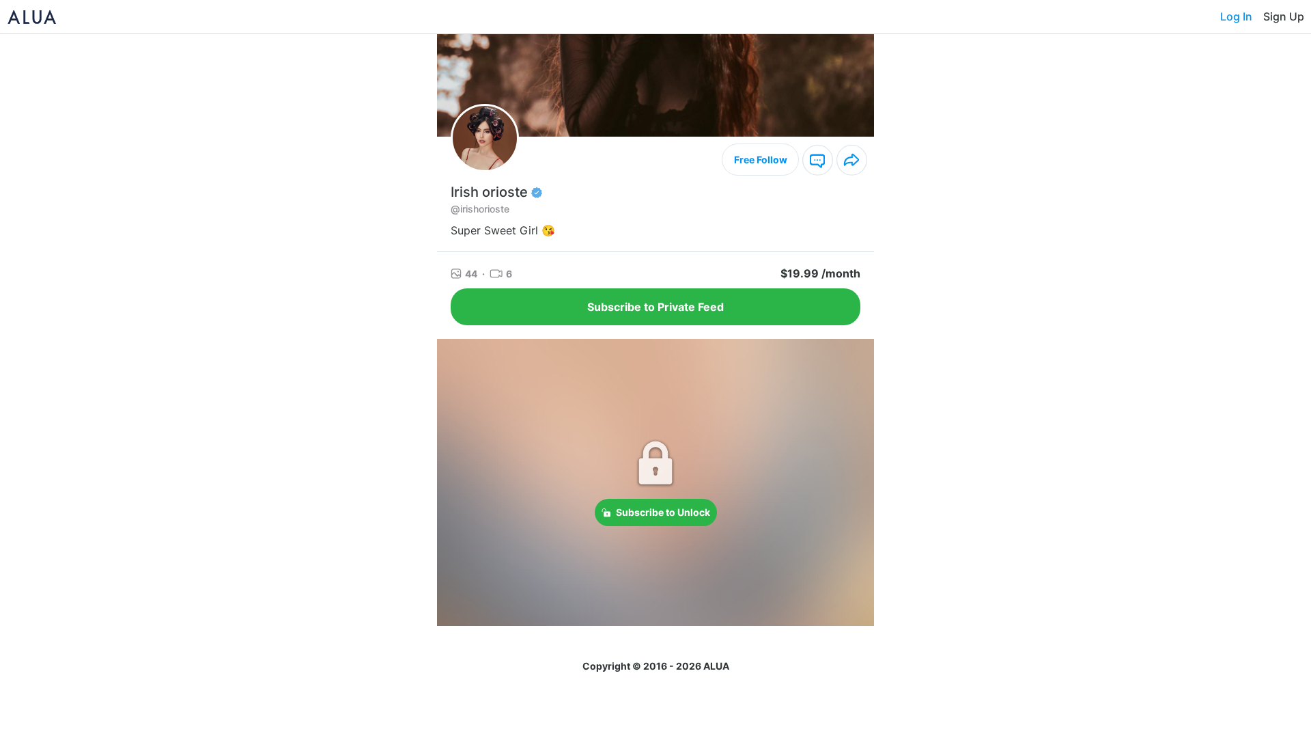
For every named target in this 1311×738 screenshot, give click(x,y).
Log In (1236, 16)
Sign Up (1283, 16)
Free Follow (760, 159)
